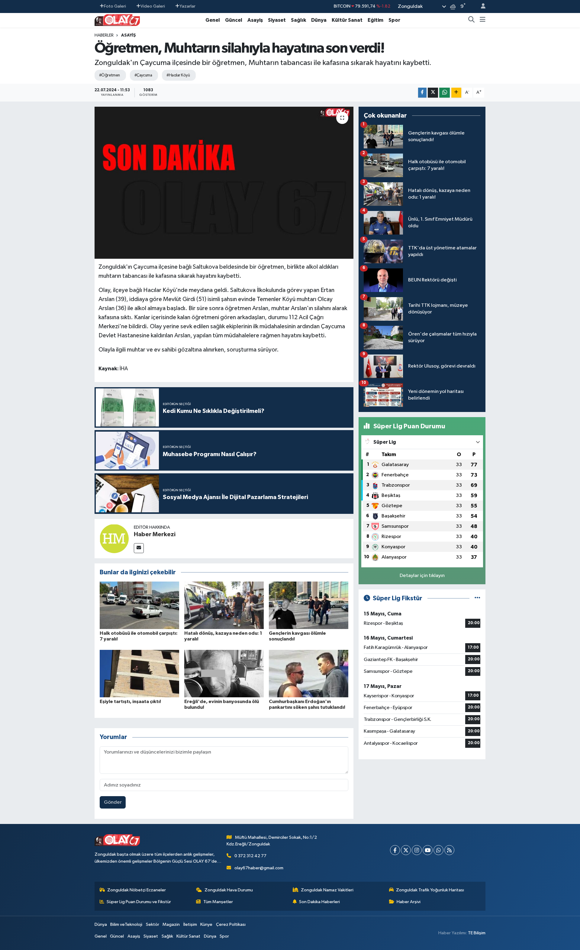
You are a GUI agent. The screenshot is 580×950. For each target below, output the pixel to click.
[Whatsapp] (438, 850)
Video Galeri (152, 6)
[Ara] (471, 20)
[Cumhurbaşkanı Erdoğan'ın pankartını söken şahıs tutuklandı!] (308, 673)
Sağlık (298, 20)
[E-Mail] (139, 548)
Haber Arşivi (408, 902)
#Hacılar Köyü (178, 75)
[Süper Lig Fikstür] (477, 598)
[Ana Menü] (482, 20)
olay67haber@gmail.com (258, 868)
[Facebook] (395, 850)
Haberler (104, 35)
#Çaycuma (143, 75)
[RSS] (449, 850)
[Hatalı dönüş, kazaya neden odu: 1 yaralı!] (224, 605)
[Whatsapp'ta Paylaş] (444, 93)
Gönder (113, 802)
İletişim (190, 924)
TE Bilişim (476, 933)
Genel (212, 20)
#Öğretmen (109, 75)
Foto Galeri (115, 6)
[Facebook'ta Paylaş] (422, 93)
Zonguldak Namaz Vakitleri (327, 890)
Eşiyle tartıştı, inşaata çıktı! (130, 701)
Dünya (319, 20)
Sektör (152, 924)
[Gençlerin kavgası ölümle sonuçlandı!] (308, 605)
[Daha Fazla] (456, 93)
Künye (206, 924)
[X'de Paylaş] (433, 93)
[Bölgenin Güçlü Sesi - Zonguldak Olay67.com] (117, 20)
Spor (394, 20)
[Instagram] (417, 850)
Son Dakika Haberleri (319, 902)
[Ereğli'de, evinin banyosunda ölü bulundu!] (224, 673)
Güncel (233, 20)
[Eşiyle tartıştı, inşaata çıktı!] (139, 673)
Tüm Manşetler (218, 902)
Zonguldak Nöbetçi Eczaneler (136, 890)
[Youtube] (428, 850)
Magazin (171, 924)
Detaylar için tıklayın (422, 575)
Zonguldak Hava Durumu (229, 890)
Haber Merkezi (155, 534)
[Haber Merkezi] (114, 538)
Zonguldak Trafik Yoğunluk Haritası (430, 890)
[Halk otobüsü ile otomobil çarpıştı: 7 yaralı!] (139, 605)
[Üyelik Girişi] (480, 6)
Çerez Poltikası (231, 924)
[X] (406, 850)
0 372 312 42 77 (250, 856)
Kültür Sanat (347, 20)
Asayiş (255, 20)
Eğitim (375, 20)
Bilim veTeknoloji (126, 924)
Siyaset (277, 20)
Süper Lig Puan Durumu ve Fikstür (139, 902)
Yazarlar (187, 6)
